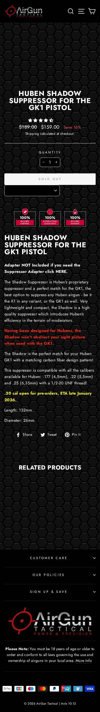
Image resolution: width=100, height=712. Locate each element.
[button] (41, 120)
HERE (61, 271)
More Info (84, 660)
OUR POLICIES (49, 575)
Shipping (32, 133)
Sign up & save (49, 591)
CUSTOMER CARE (49, 558)
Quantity (50, 152)
